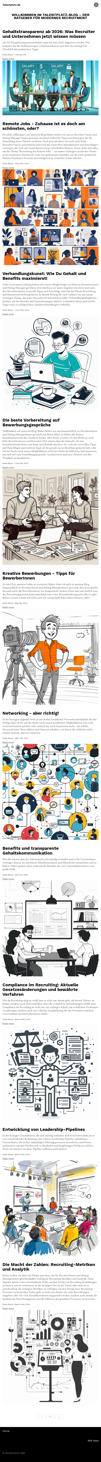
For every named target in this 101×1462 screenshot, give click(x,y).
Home (5, 1430)
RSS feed (93, 1440)
